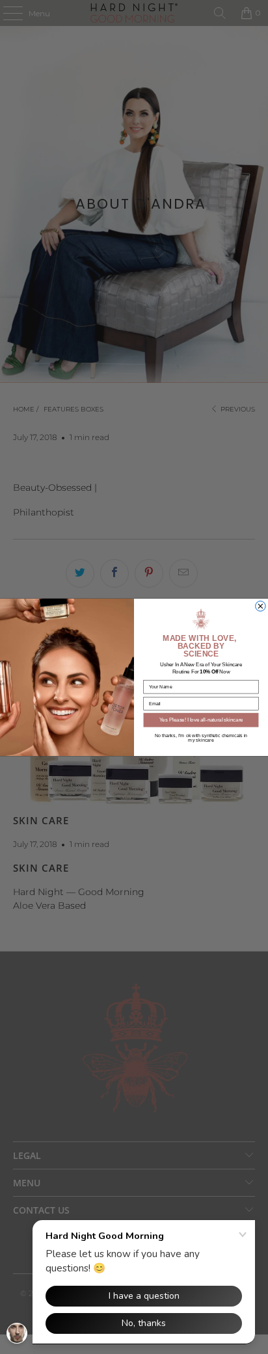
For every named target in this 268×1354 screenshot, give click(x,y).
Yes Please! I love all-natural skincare (201, 719)
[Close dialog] (261, 606)
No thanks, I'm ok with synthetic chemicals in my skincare (201, 737)
